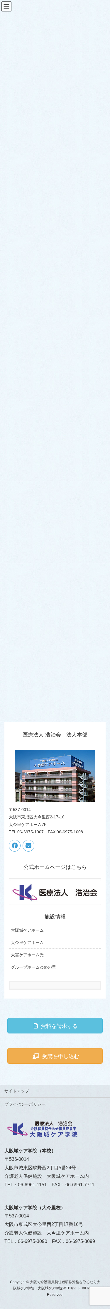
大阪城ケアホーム (27, 930)
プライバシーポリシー (24, 1104)
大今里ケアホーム (27, 942)
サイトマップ (16, 1091)
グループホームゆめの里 (33, 967)
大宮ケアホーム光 (27, 954)
